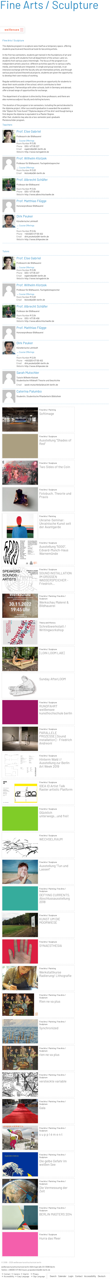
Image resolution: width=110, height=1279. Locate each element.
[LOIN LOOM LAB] (51, 653)
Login (70, 1276)
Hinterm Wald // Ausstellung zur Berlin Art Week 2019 (54, 763)
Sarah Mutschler (27, 372)
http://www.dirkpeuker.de (36, 239)
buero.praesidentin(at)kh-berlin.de (36, 1270)
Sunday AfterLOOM (52, 679)
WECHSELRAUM (51, 839)
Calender (62, 1276)
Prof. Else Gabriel (28, 131)
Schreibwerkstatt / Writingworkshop (52, 628)
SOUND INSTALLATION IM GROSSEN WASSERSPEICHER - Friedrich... (55, 578)
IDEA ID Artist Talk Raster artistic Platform (55, 787)
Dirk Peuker (24, 216)
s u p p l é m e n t (50, 1134)
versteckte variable (52, 1081)
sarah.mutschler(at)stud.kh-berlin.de (41, 384)
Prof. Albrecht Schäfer (32, 180)
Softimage (46, 413)
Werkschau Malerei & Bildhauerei (54, 604)
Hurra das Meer (50, 1238)
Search (53, 1276)
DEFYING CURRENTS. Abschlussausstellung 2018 (54, 898)
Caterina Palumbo (29, 391)
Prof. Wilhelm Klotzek (31, 158)
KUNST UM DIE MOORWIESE (49, 920)
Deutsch (101, 1276)
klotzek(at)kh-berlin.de (34, 173)
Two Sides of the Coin (54, 466)
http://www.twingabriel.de (36, 151)
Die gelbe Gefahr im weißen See (53, 1162)
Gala (42, 1107)
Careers (16, 1274)
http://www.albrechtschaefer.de (39, 194)
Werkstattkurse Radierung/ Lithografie (55, 973)
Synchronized (48, 1028)
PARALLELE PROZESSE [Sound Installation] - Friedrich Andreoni (55, 738)
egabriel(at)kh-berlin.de (35, 149)
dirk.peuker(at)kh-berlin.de (36, 236)
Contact (78, 1276)
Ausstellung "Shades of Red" (55, 441)
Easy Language (23, 1276)
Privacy (35, 1274)
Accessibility (90, 1276)
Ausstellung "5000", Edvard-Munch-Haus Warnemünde (53, 550)
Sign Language (39, 1276)
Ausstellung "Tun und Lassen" (53, 867)
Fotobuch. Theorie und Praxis (55, 495)
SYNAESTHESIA (50, 945)
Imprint (26, 1274)
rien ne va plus (49, 1054)
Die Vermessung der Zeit (53, 1189)
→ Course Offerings (25, 140)
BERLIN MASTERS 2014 (55, 1214)
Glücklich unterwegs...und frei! (54, 814)
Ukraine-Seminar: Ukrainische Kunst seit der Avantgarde (55, 523)
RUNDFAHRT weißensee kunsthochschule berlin (55, 709)
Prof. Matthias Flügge (31, 201)
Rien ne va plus (49, 1001)
